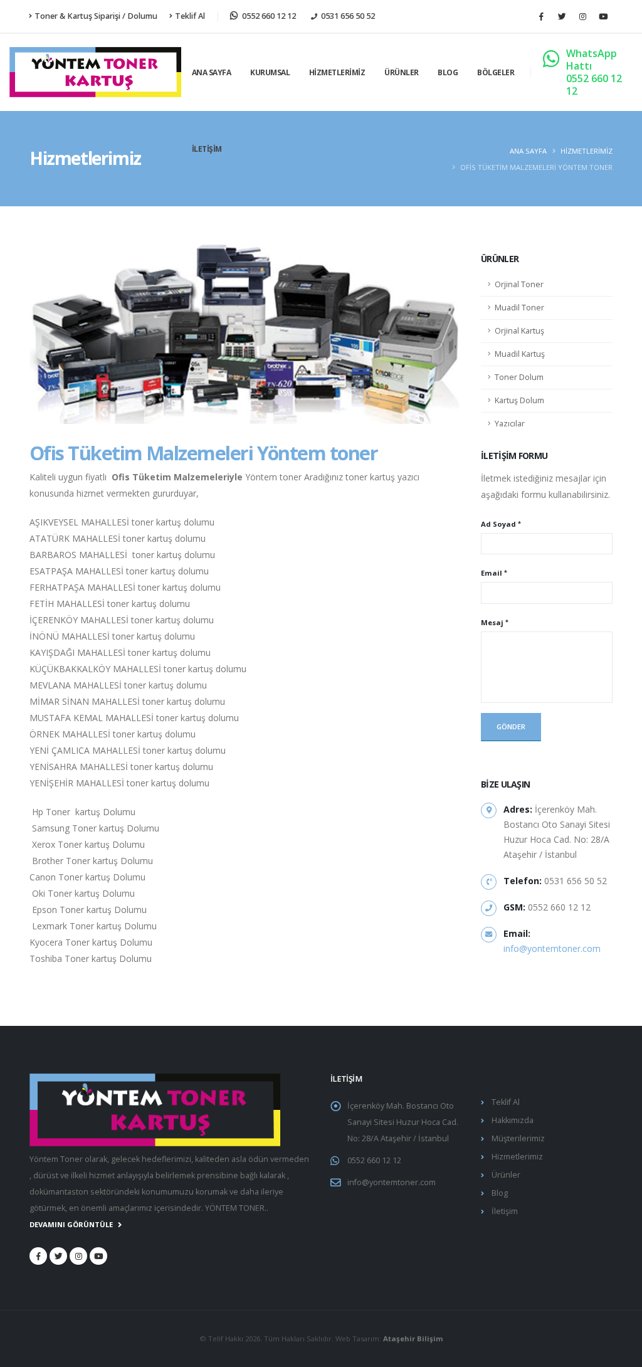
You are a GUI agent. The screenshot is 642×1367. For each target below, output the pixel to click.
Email (491, 573)
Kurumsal (270, 72)
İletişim (207, 149)
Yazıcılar (510, 423)
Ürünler (401, 72)
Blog (448, 72)
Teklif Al (190, 16)
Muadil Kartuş (520, 354)
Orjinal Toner (519, 284)
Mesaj (492, 622)
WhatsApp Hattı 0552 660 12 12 (594, 72)
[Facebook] (541, 16)
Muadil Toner (519, 307)
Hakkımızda (513, 1120)
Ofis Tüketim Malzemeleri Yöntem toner (203, 453)
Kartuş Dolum (519, 400)
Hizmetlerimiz (337, 72)
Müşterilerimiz (518, 1138)
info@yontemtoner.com (552, 948)
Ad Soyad (498, 524)
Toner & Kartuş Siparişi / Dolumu (95, 16)
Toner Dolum (519, 377)
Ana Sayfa (211, 72)
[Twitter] (562, 16)
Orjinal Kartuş (519, 330)
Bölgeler (495, 72)
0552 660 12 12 (374, 1160)
